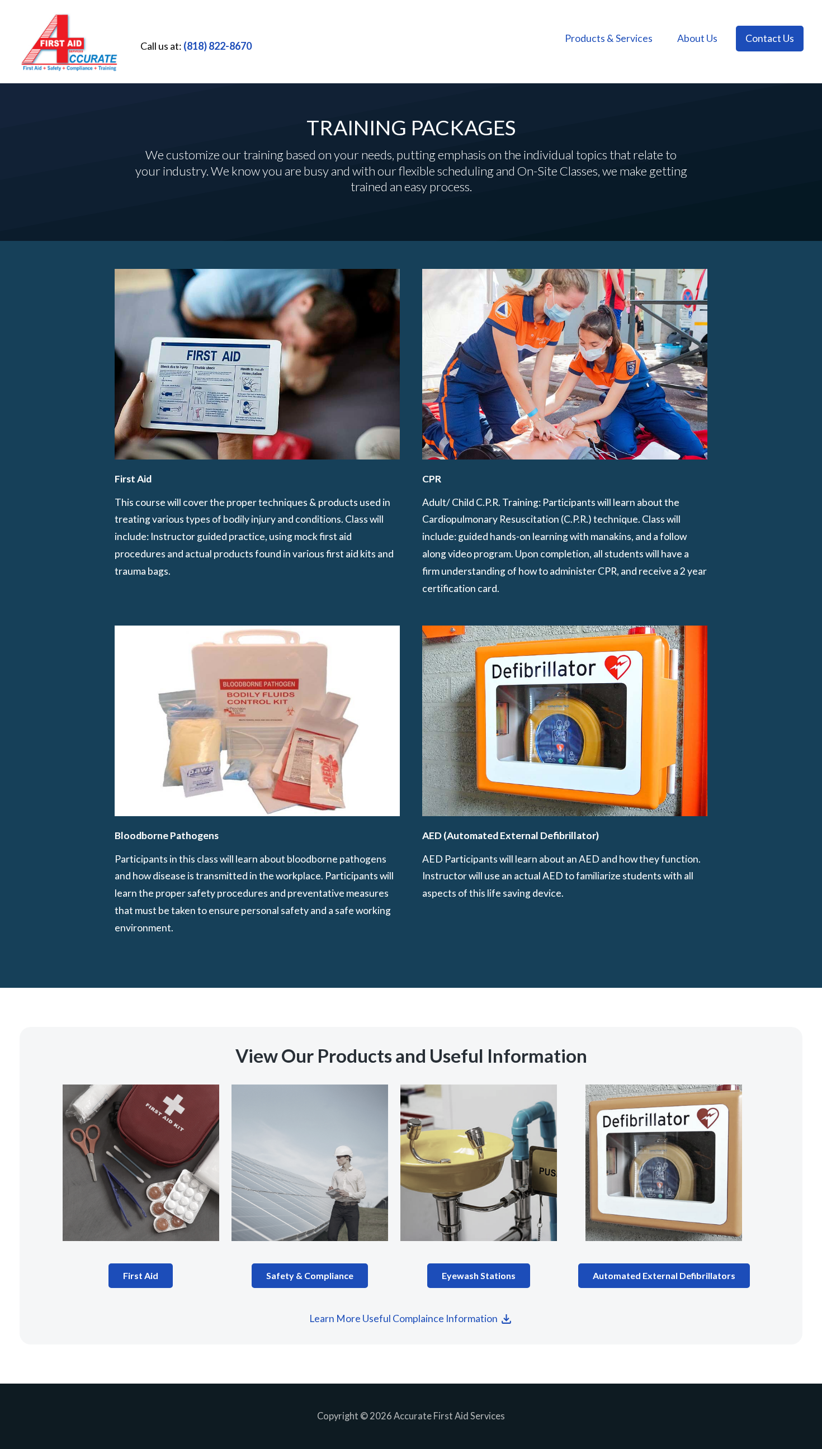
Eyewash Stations (479, 1275)
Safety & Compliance (309, 1275)
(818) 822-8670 (217, 46)
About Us (697, 38)
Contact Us (769, 38)
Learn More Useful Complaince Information (404, 1318)
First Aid (140, 1275)
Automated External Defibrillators (664, 1275)
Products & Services (609, 38)
